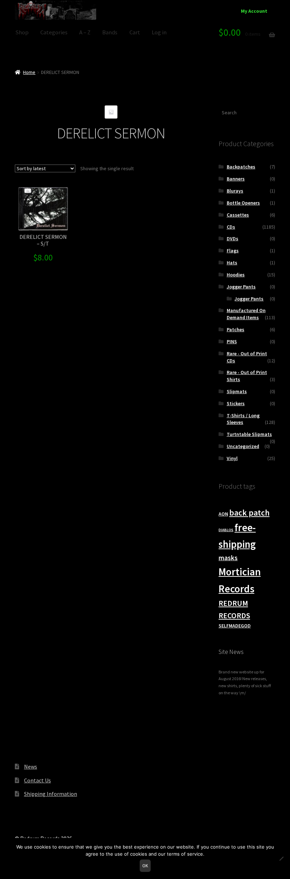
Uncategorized (243, 446)
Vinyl (232, 458)
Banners (236, 179)
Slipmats (237, 391)
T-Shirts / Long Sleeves (243, 419)
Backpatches (241, 166)
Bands (109, 32)
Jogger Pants (241, 286)
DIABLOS (226, 530)
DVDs (232, 238)
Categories (54, 32)
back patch (249, 512)
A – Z (85, 32)
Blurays (235, 191)
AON (223, 514)
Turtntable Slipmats (249, 434)
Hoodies (236, 274)
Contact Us (37, 780)
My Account (254, 11)
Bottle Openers (243, 203)
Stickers (236, 403)
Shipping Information (50, 793)
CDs (231, 227)
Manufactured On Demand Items (246, 314)
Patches (235, 329)
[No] (281, 858)
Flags (233, 250)
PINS (232, 341)
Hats (232, 262)
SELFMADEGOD (235, 625)
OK (145, 866)
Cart (134, 32)
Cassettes (238, 215)
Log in (159, 32)
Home (29, 72)
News (30, 766)
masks (228, 557)
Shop (22, 32)
